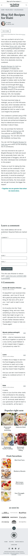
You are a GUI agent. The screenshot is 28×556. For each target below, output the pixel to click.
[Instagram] (9, 548)
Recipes (11, 541)
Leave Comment (7, 269)
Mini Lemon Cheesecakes (20, 483)
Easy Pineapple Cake (19, 494)
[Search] (26, 5)
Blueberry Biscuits (19, 471)
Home (2, 9)
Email (3, 261)
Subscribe (14, 544)
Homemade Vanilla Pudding (7, 448)
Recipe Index (9, 9)
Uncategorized (18, 9)
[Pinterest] (15, 548)
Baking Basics (19, 541)
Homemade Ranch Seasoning (7, 428)
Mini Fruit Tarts (20, 460)
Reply (24, 288)
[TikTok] (18, 548)
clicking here (17, 131)
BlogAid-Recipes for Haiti (9, 66)
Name (3, 255)
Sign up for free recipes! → (14, 1)
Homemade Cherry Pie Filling (20, 448)
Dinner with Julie (15, 46)
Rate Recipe (5, 31)
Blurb (13, 87)
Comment (5, 237)
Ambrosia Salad (21, 427)
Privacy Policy (6, 553)
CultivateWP (13, 554)
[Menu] (1, 5)
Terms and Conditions (14, 553)
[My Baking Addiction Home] (14, 5)
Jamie (9, 22)
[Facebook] (12, 548)
